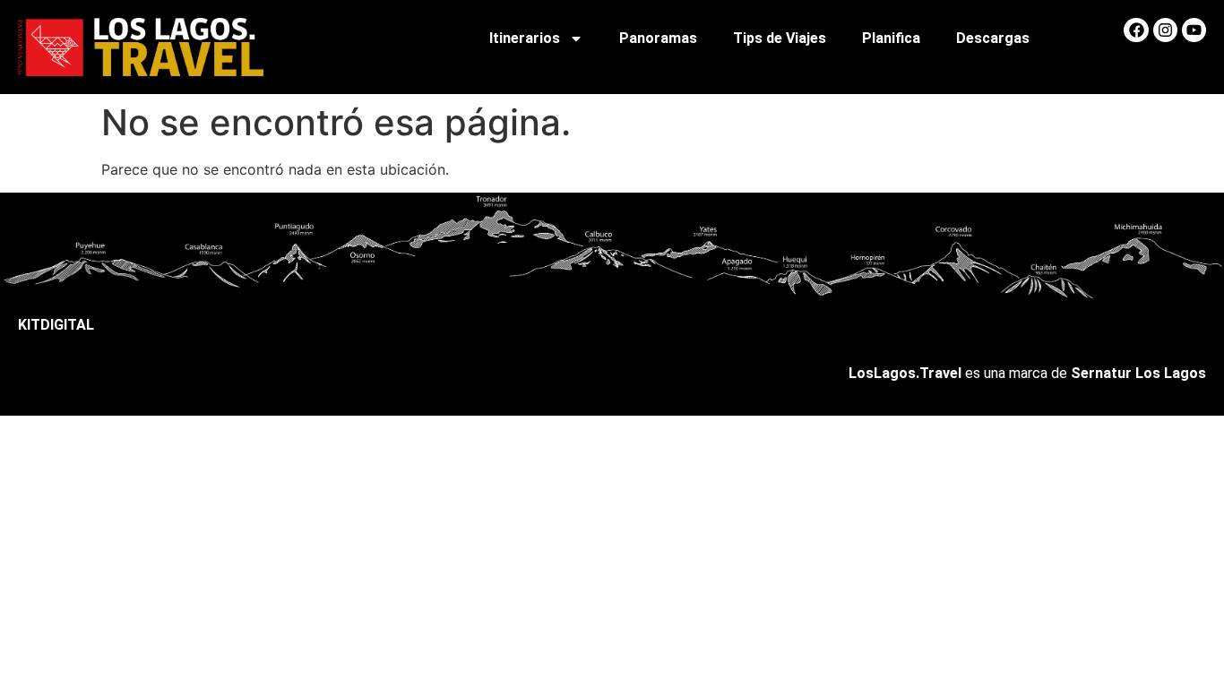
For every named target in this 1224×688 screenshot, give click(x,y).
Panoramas (658, 38)
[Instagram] (1165, 30)
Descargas (993, 38)
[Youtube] (1194, 30)
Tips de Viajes (779, 38)
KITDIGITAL (56, 324)
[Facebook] (1136, 30)
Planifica (891, 38)
